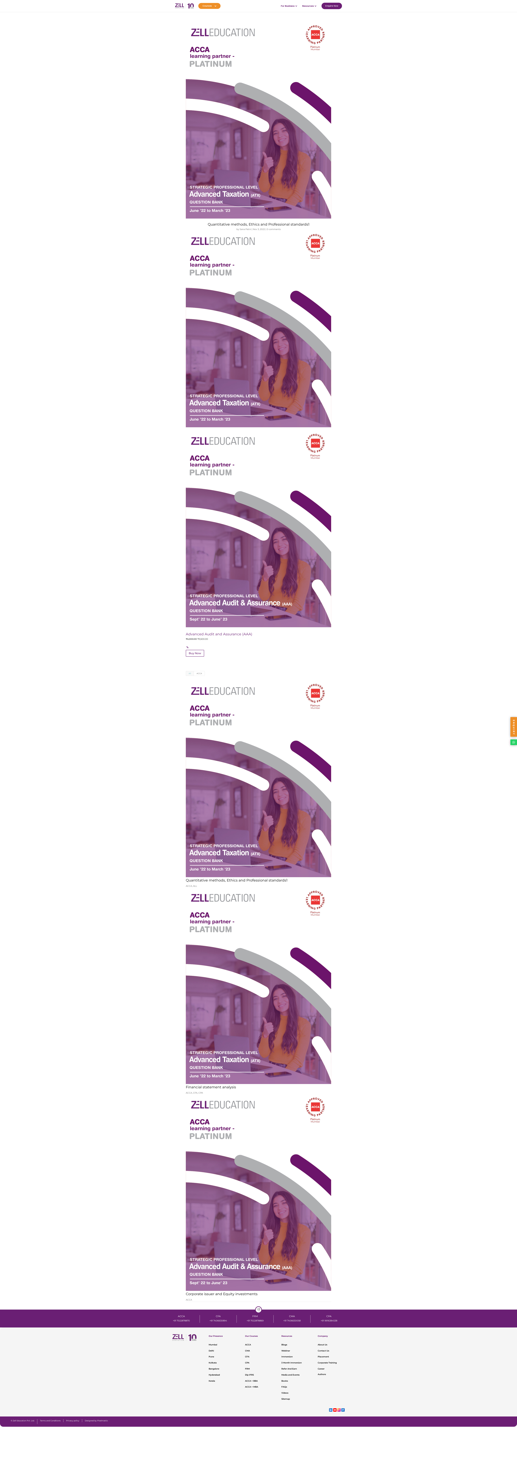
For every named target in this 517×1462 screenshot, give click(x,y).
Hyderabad (214, 1375)
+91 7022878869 (255, 1320)
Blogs (284, 1344)
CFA (195, 1093)
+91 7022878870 (181, 1320)
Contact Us (323, 1350)
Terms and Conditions (50, 1420)
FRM (247, 1368)
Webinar (285, 1350)
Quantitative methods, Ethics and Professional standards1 (236, 880)
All (190, 673)
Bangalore (214, 1368)
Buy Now (195, 653)
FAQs (284, 1387)
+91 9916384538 (329, 1320)
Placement (323, 1356)
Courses (207, 6)
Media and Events (290, 1375)
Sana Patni (245, 229)
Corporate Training (327, 1362)
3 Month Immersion (291, 1362)
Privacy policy (72, 1420)
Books (284, 1381)
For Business (288, 6)
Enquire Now (331, 5)
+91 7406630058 (292, 1320)
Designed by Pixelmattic (96, 1420)
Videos (284, 1393)
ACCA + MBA (251, 1387)
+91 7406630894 (218, 1320)
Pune (211, 1356)
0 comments (274, 229)
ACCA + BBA (251, 1381)
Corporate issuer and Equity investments (222, 1294)
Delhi (211, 1350)
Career (321, 1368)
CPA (200, 1093)
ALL (195, 886)
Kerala (212, 1381)
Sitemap (285, 1399)
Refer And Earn (289, 1368)
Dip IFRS (249, 1375)
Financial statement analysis (211, 1087)
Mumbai (213, 1344)
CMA (247, 1350)
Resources (308, 6)
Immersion (287, 1356)
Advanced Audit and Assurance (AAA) (219, 634)
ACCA (199, 673)
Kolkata (213, 1362)
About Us (322, 1344)
